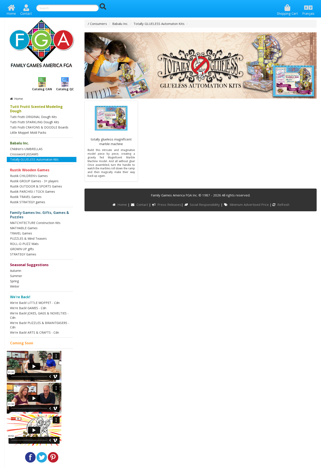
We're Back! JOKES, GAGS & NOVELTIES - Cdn (39, 315)
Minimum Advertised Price (249, 204)
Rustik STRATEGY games (27, 202)
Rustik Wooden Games (29, 170)
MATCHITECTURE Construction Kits (35, 223)
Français (308, 13)
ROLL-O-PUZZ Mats (24, 244)
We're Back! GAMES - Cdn (28, 308)
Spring (14, 281)
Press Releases (169, 204)
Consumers (98, 23)
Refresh (282, 204)
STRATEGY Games (23, 254)
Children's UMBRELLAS (26, 149)
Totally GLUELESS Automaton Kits (34, 159)
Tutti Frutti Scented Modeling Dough (36, 108)
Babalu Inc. (19, 143)
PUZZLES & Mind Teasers (28, 238)
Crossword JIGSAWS (24, 154)
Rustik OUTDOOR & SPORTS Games (36, 186)
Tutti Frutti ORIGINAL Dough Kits (33, 117)
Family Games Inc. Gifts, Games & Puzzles (39, 214)
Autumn (15, 271)
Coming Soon (21, 343)
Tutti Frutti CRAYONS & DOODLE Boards (39, 127)
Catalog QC (65, 89)
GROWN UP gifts (22, 249)
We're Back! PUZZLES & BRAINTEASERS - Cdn (39, 325)
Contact (26, 13)
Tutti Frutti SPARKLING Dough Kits (34, 122)
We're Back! (20, 297)
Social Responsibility (205, 204)
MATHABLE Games (24, 228)
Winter (14, 286)
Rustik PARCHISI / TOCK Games (32, 191)
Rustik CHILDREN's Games (29, 176)
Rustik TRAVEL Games (25, 197)
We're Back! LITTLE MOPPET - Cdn (35, 303)
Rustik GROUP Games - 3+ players (34, 181)
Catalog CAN (42, 89)
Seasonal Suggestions (29, 264)
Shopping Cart (287, 13)
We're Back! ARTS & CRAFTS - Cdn (34, 332)
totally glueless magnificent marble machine (111, 141)
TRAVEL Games (21, 233)
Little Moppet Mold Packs (28, 132)
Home (11, 13)
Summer (16, 276)
